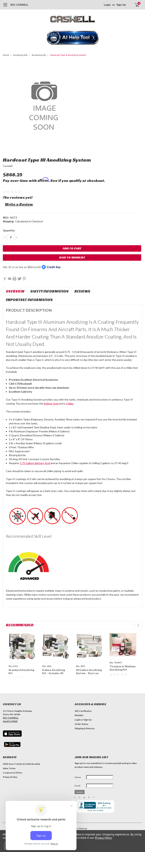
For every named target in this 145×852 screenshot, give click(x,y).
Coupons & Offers (12, 772)
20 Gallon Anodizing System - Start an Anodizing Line (89, 673)
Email (77, 785)
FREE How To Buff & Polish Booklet (21, 764)
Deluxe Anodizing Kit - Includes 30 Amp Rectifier (53, 673)
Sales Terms (9, 768)
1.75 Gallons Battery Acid (35, 463)
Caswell (7, 165)
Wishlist (79, 715)
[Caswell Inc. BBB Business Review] (95, 806)
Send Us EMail (10, 721)
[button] (72, 38)
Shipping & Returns (85, 728)
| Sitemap (82, 828)
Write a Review (19, 204)
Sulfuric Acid (51, 403)
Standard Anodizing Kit (21, 671)
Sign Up (121, 4)
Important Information (29, 299)
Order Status (81, 724)
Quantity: (9, 230)
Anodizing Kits (20, 55)
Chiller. (70, 403)
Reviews (82, 291)
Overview (15, 291)
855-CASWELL (19, 4)
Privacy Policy (10, 777)
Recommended (20, 624)
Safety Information (49, 291)
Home (6, 55)
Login (107, 4)
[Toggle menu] (5, 6)
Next (138, 625)
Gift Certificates (83, 711)
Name (78, 777)
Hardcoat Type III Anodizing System (68, 55)
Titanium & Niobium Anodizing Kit (123, 668)
